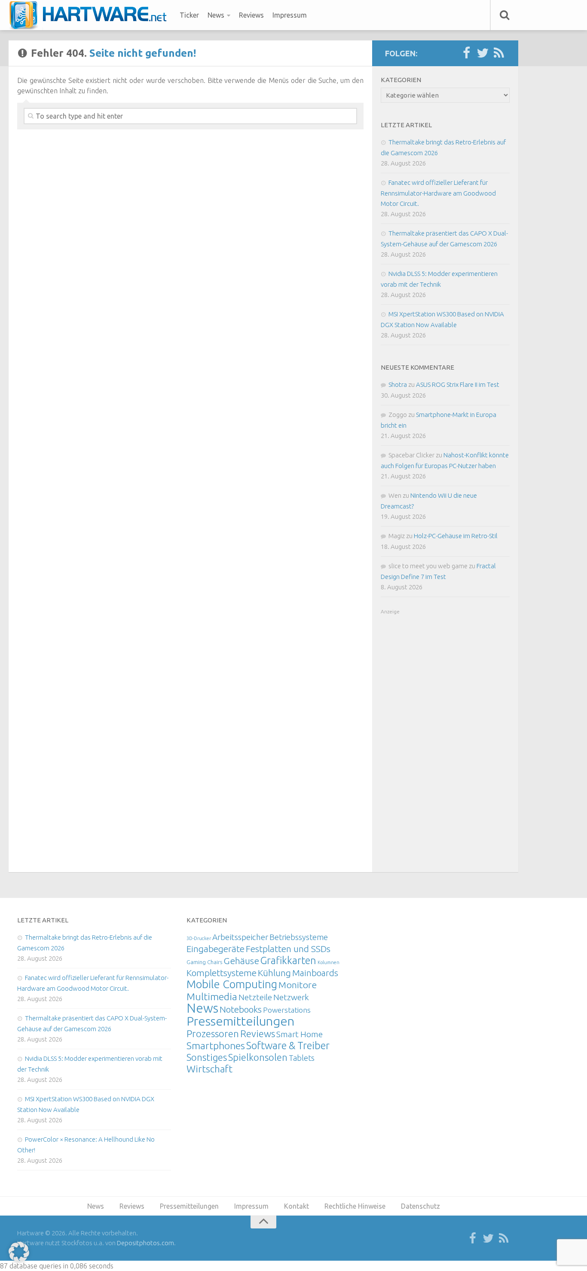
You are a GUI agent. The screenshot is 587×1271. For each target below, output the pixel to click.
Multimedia (211, 996)
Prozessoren (212, 1033)
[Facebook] (466, 53)
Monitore (297, 985)
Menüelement (90, 15)
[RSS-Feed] (498, 53)
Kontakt (296, 1206)
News (216, 15)
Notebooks (241, 1009)
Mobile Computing (231, 984)
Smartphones (215, 1045)
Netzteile (255, 997)
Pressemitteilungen (240, 1021)
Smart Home (299, 1034)
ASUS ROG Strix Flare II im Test (457, 384)
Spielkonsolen (257, 1057)
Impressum (289, 15)
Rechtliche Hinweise (354, 1206)
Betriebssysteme (298, 937)
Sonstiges (206, 1057)
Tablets (302, 1058)
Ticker (189, 15)
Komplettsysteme (221, 973)
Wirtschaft (209, 1068)
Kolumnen (328, 962)
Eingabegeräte (215, 949)
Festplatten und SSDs (288, 948)
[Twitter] (482, 53)
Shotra (397, 384)
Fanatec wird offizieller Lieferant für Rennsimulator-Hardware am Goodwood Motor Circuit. (438, 193)
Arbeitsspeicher (240, 937)
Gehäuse (241, 961)
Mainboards (315, 973)
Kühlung (274, 973)
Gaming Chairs (204, 962)
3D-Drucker (198, 938)
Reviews (251, 15)
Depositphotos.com (145, 1242)
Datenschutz (420, 1206)
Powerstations (287, 1010)
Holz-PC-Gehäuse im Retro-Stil (456, 535)
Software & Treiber (288, 1045)
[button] (19, 1252)
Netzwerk (291, 997)
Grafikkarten (288, 960)
